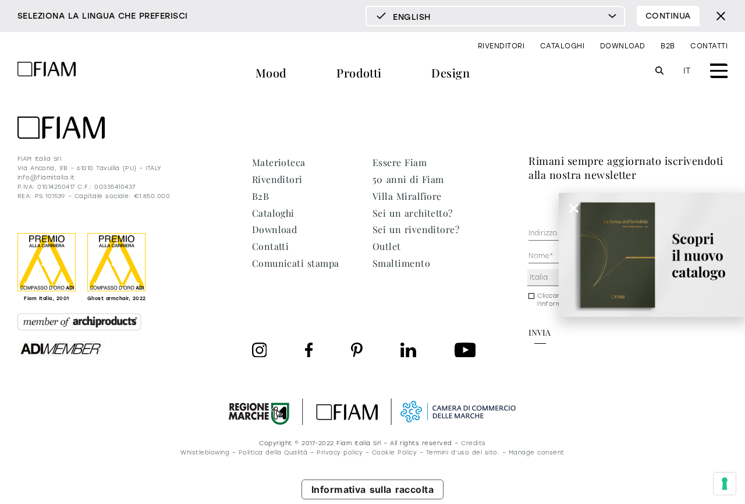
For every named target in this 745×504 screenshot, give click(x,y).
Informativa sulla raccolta (372, 489)
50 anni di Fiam (408, 179)
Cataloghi (562, 46)
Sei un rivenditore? (415, 229)
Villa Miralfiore (407, 196)
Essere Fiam (399, 162)
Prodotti (359, 72)
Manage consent (537, 452)
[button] (573, 208)
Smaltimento (401, 263)
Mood (271, 72)
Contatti (709, 46)
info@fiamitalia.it (46, 177)
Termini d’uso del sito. (462, 452)
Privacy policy (340, 452)
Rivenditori (501, 46)
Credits (473, 443)
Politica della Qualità (273, 452)
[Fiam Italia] (46, 71)
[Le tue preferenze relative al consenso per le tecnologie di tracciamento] (725, 484)
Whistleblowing (204, 452)
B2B (668, 46)
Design (450, 72)
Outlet (386, 246)
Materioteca (279, 162)
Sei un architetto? (412, 213)
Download (622, 46)
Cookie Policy (394, 452)
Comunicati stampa (295, 263)
